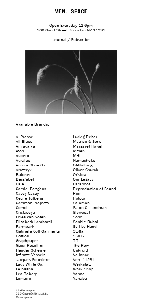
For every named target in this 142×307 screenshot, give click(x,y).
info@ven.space (26, 290)
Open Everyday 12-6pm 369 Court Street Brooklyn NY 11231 (71, 27)
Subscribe (80, 39)
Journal (60, 39)
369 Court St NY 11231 (32, 294)
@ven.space (24, 297)
